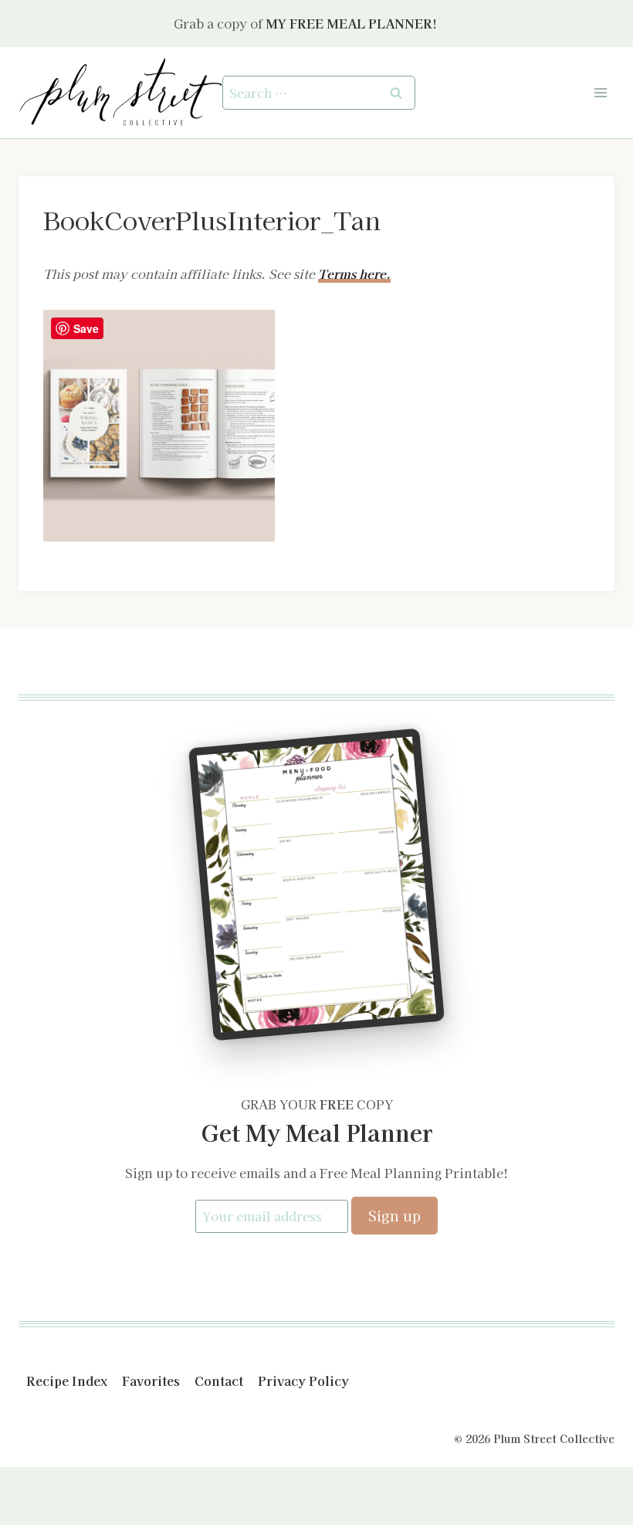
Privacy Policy (303, 1380)
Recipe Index (66, 1380)
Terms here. (354, 273)
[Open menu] (600, 92)
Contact (219, 1380)
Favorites (151, 1380)
